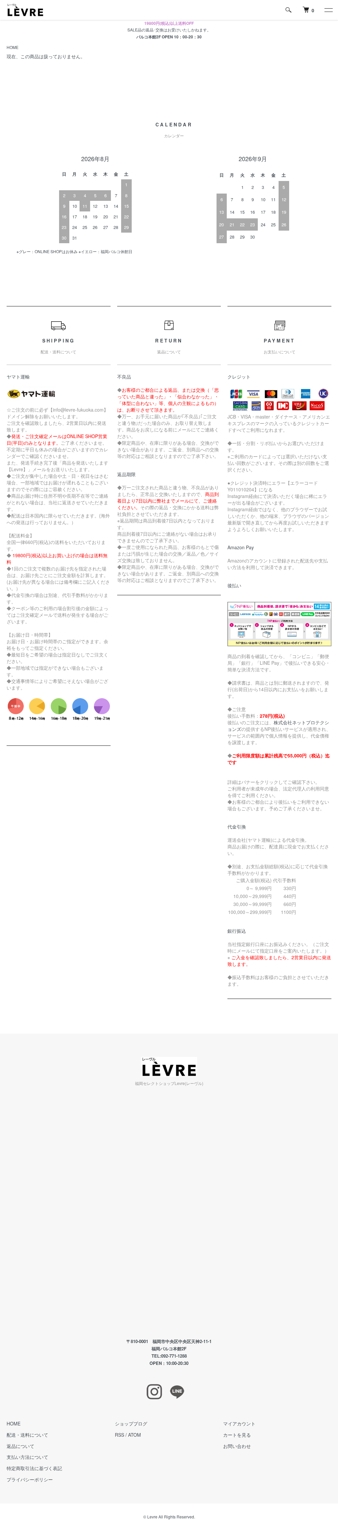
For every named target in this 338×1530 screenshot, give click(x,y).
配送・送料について (27, 1434)
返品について (20, 1446)
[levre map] (169, 1212)
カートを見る (237, 1434)
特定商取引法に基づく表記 (34, 1468)
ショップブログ (131, 1423)
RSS (119, 1434)
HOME (12, 47)
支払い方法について (27, 1457)
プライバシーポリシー (30, 1479)
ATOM (134, 1434)
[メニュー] (328, 10)
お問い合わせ (237, 1446)
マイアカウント (239, 1423)
